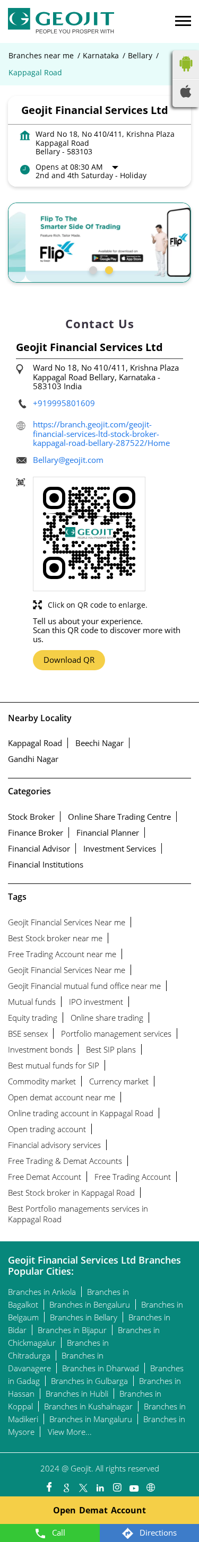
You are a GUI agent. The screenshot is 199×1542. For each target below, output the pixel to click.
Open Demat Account (99, 1510)
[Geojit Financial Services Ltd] (61, 21)
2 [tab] (107, 268)
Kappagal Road (35, 743)
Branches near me (41, 55)
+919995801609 (64, 403)
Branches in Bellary (83, 1317)
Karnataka (101, 55)
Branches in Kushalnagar (88, 1406)
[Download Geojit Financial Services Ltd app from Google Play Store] (186, 73)
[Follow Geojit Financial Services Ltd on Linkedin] (99, 1484)
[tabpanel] (99, 242)
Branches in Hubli (77, 1393)
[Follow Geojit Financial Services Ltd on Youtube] (133, 1484)
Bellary (140, 55)
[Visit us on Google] (65, 1484)
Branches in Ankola (42, 1291)
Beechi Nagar (99, 743)
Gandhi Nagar (33, 759)
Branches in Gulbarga (89, 1380)
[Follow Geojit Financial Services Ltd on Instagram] (116, 1484)
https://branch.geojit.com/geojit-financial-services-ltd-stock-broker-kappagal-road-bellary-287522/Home (101, 433)
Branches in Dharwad (100, 1368)
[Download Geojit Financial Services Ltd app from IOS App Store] (186, 94)
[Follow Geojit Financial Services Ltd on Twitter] (82, 1484)
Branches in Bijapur (72, 1330)
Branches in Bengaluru (89, 1304)
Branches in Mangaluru (90, 1419)
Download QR (69, 659)
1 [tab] (91, 268)
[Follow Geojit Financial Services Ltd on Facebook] (48, 1484)
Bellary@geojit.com (68, 459)
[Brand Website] (150, 1484)
